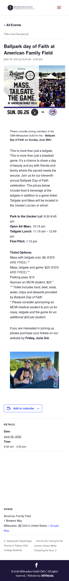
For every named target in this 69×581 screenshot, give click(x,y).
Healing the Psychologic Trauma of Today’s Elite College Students (18, 545)
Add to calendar (23, 408)
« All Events (12, 25)
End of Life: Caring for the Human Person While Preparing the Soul (48, 545)
